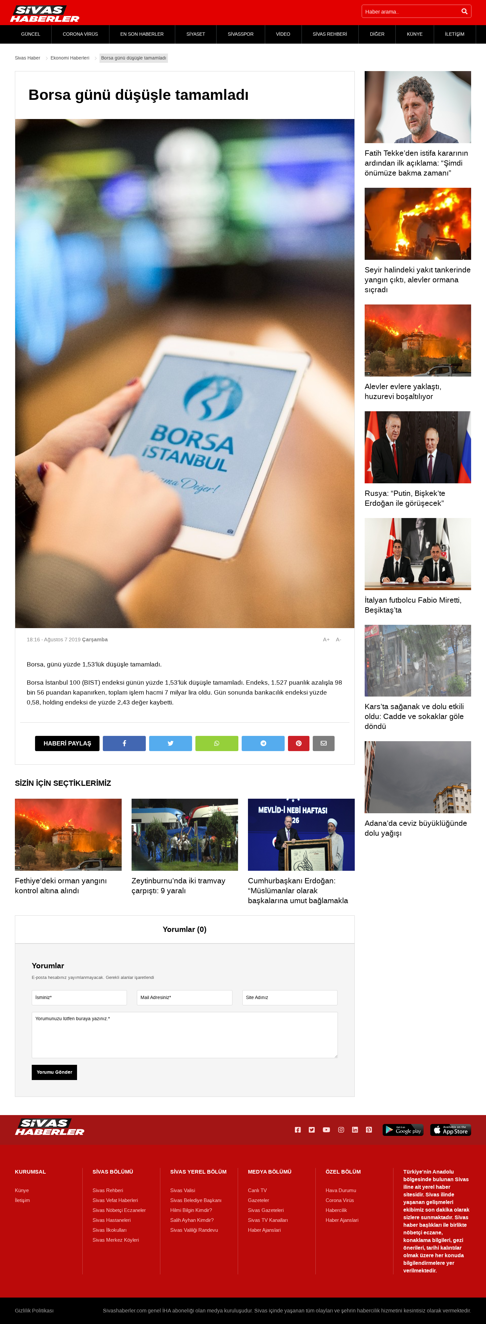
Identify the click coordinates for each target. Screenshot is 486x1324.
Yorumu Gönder (54, 1072)
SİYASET (195, 34)
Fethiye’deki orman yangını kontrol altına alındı (61, 886)
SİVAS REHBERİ (330, 34)
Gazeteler (258, 1200)
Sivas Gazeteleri (266, 1210)
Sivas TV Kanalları (268, 1220)
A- (338, 639)
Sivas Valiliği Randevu (194, 1230)
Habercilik (336, 1210)
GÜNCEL (30, 34)
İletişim (22, 1200)
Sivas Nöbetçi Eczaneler (119, 1210)
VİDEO (283, 34)
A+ (326, 639)
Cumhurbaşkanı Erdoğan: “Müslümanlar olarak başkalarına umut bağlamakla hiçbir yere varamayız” (298, 895)
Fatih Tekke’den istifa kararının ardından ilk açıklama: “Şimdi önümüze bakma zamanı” (416, 163)
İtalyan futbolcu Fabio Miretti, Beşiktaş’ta (413, 605)
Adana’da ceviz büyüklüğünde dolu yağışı (416, 828)
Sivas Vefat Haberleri (115, 1200)
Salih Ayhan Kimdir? (192, 1220)
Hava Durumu (341, 1190)
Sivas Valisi (182, 1190)
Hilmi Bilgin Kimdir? (191, 1210)
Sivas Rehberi (108, 1190)
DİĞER (377, 34)
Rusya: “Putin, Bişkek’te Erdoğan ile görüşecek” (405, 498)
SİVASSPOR (241, 34)
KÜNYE (415, 34)
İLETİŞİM (455, 34)
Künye (22, 1190)
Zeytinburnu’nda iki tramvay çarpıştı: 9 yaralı (178, 886)
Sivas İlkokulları (110, 1230)
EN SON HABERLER (142, 34)
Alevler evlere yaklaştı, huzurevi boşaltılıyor (403, 391)
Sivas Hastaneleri (112, 1220)
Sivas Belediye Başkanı (196, 1200)
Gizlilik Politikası (34, 1310)
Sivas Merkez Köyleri (116, 1240)
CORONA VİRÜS (80, 34)
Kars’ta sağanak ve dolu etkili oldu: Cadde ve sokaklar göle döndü (414, 716)
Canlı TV (257, 1190)
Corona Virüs (340, 1200)
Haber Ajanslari (264, 1230)
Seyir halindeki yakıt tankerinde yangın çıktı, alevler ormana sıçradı (418, 280)
